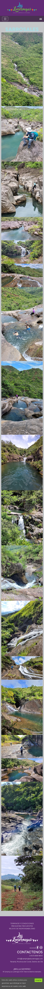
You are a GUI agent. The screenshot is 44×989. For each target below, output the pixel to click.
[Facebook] (37, 947)
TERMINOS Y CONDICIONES (22, 923)
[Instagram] (41, 947)
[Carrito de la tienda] (40, 19)
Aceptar (38, 980)
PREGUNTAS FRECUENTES (22, 926)
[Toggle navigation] (5, 19)
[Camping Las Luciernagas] (22, 8)
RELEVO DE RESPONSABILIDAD (22, 929)
